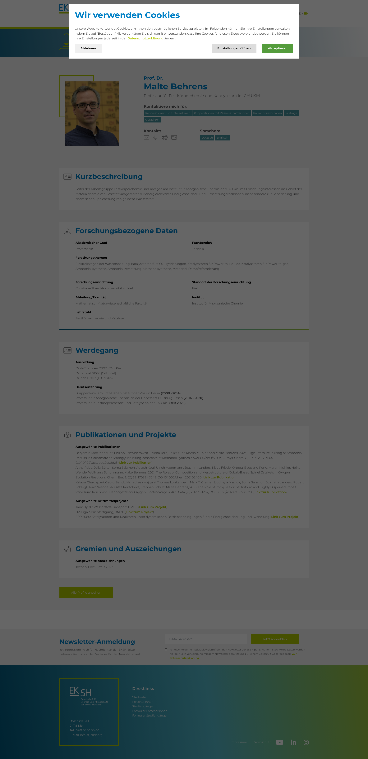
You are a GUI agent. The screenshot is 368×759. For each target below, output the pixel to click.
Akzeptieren (278, 48)
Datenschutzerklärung (145, 38)
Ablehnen (88, 48)
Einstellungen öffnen (234, 48)
